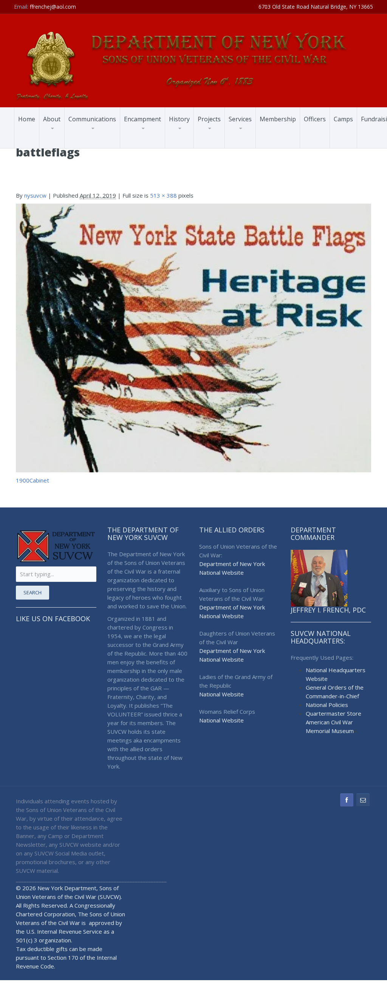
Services (240, 119)
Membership (278, 119)
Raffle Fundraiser (149, 146)
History (179, 119)
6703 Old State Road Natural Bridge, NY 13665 (316, 6)
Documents (99, 141)
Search (32, 592)
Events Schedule (148, 144)
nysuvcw (35, 195)
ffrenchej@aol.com (53, 6)
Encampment (142, 119)
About (51, 119)
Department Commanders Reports (99, 140)
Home (26, 119)
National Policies (327, 704)
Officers (315, 119)
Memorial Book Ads (152, 147)
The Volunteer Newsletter (91, 143)
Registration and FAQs (153, 141)
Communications (92, 119)
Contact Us (87, 147)
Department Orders (97, 144)
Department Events (97, 146)
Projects (209, 119)
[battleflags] (193, 337)
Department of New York (232, 564)
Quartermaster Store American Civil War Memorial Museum (333, 722)
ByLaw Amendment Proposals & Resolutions (150, 143)
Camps (343, 119)
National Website (221, 572)
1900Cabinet (32, 480)
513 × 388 (163, 195)
